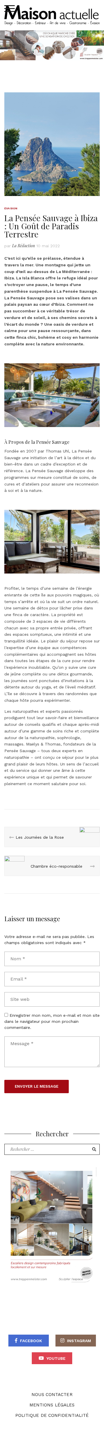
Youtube (56, 1358)
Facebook (31, 1340)
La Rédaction (23, 245)
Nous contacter (51, 1394)
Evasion (10, 208)
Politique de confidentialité (52, 1415)
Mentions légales (52, 1405)
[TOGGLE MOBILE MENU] (9, 8)
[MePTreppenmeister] (51, 1225)
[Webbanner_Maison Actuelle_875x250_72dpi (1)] (52, 45)
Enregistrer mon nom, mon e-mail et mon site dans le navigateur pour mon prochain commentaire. (52, 1021)
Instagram (79, 1340)
